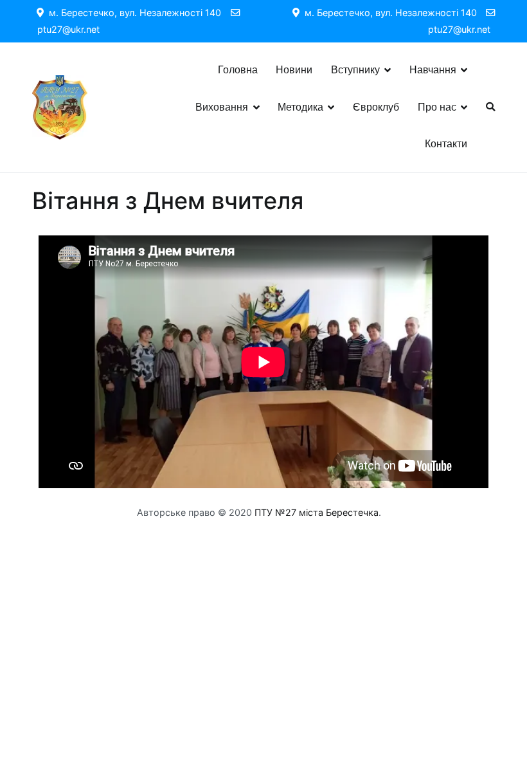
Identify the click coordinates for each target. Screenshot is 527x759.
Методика (300, 107)
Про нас (437, 107)
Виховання (221, 107)
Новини (294, 69)
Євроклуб (376, 107)
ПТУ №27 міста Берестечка (317, 512)
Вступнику (355, 69)
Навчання (432, 69)
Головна (238, 69)
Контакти (446, 143)
